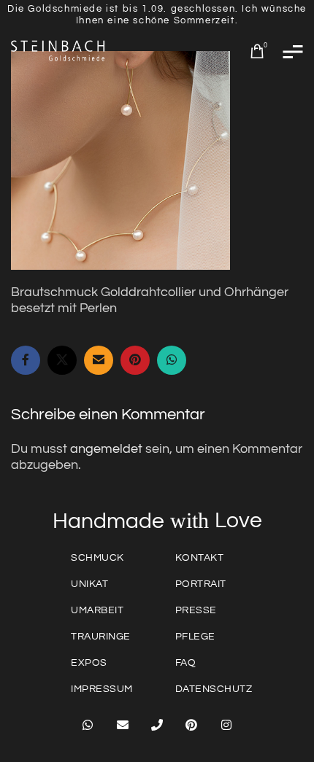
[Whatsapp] (88, 725)
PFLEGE (195, 636)
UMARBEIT (97, 610)
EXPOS (89, 663)
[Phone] (157, 725)
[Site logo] (58, 51)
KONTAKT (199, 558)
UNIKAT (89, 584)
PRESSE (196, 610)
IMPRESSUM (102, 689)
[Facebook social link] (25, 360)
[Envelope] (122, 725)
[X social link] (62, 360)
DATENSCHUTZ (214, 689)
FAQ (185, 663)
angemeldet (106, 449)
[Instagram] (226, 725)
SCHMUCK (97, 558)
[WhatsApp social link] (171, 360)
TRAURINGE (101, 636)
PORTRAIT (200, 584)
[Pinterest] (191, 725)
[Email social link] (98, 360)
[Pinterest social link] (135, 360)
